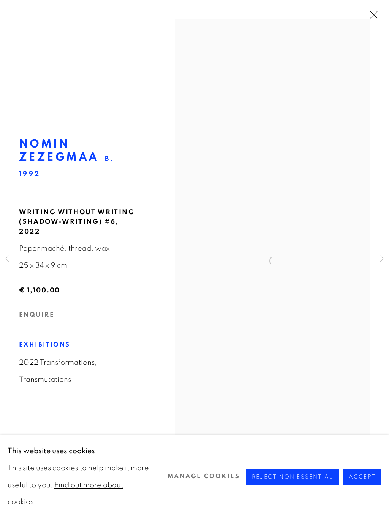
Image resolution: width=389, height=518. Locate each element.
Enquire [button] (36, 315)
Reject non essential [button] (293, 476)
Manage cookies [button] (204, 476)
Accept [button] (362, 476)
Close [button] (372, 17)
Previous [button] (7, 259)
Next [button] (381, 259)
